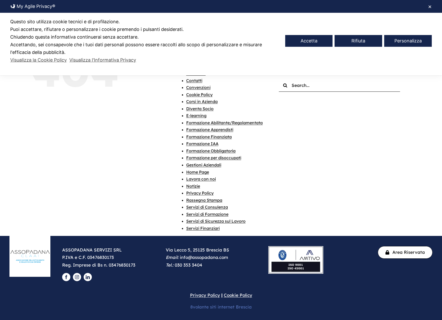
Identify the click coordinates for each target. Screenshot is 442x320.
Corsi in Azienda (202, 101)
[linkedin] (88, 277)
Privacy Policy (200, 193)
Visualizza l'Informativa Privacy (102, 60)
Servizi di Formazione (207, 214)
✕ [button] (430, 6)
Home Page (197, 172)
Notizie (193, 186)
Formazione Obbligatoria (211, 150)
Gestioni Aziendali (203, 164)
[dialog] (221, 37)
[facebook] (66, 277)
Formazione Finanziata (209, 136)
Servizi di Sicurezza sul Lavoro (216, 221)
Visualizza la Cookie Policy (38, 60)
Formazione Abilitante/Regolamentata (224, 122)
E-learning (196, 115)
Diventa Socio (200, 108)
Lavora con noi (201, 178)
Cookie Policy (199, 94)
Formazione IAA (202, 143)
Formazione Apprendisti (209, 129)
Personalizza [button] (408, 40)
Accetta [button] (309, 40)
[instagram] (77, 277)
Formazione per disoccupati (213, 157)
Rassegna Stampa (204, 200)
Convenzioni (198, 87)
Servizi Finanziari (203, 228)
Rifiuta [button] (358, 40)
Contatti (194, 80)
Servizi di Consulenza (207, 207)
